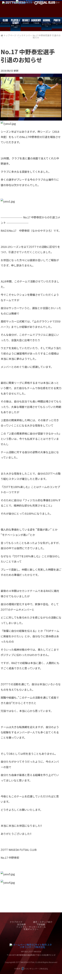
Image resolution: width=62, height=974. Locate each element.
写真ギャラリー (31, 929)
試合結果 (21, 924)
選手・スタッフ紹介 (42, 921)
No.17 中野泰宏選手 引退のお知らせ (47, 36)
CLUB (5, 21)
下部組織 (40, 924)
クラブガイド (16, 921)
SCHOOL (46, 22)
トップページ (9, 35)
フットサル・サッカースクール (31, 926)
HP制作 (31, 968)
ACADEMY (36, 21)
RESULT (26, 21)
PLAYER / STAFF (15, 23)
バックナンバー (24, 35)
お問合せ (55, 2)
